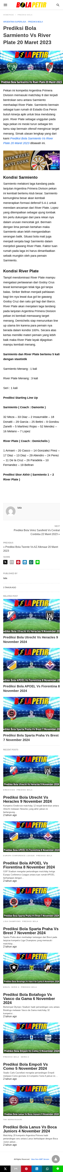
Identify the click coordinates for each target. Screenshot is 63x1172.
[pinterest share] (18, 562)
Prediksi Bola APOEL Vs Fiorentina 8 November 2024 (29, 865)
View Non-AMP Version (40, 1159)
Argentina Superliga (14, 22)
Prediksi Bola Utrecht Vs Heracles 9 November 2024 (27, 799)
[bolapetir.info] (31, 5)
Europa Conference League (19, 856)
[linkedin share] (25, 562)
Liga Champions (12, 921)
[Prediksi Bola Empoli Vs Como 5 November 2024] (31, 1038)
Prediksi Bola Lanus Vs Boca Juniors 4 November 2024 (30, 1129)
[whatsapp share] (31, 562)
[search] (58, 5)
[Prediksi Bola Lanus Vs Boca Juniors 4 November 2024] (31, 1100)
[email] (15, 1169)
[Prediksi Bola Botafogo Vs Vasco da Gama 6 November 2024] (31, 968)
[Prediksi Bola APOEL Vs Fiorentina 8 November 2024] (31, 665)
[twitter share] (5, 562)
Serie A (25, 1057)
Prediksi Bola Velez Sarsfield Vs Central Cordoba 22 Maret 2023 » (37, 532)
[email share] (12, 562)
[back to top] (56, 1159)
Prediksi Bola (25, 15)
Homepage (8, 15)
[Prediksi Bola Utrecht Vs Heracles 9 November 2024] (31, 616)
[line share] (38, 562)
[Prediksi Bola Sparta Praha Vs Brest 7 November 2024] (31, 714)
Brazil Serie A (11, 987)
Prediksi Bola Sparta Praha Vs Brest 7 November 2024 (30, 931)
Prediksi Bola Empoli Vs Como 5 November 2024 (25, 1066)
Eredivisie (9, 790)
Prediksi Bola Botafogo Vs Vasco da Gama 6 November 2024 (29, 998)
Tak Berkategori (12, 1119)
